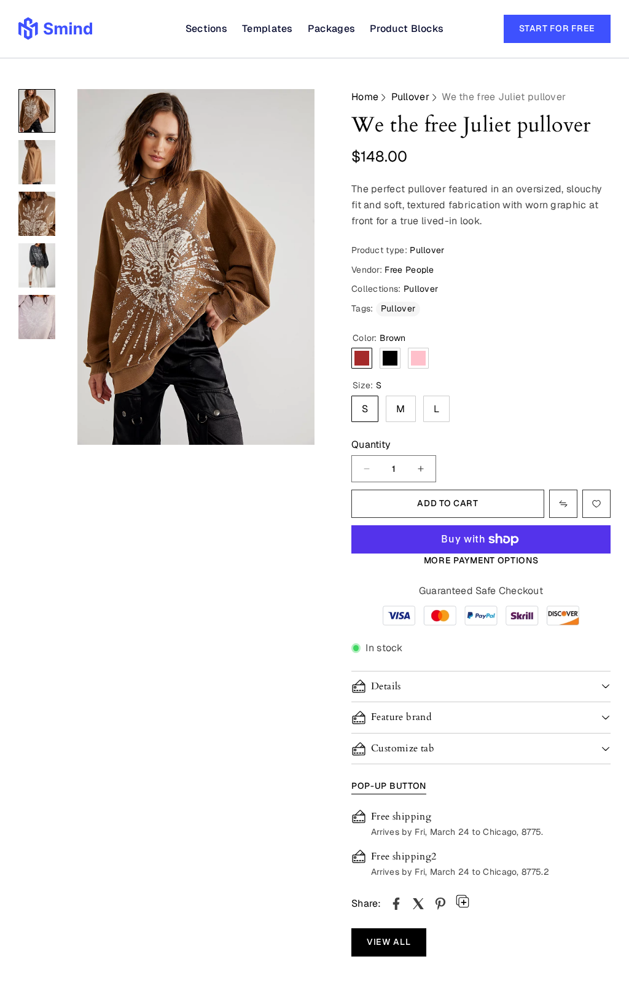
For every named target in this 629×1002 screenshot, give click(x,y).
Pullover (410, 96)
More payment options (481, 560)
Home (364, 96)
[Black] (390, 358)
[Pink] (418, 358)
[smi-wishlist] (563, 504)
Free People (409, 269)
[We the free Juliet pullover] (396, 903)
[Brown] (361, 358)
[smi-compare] (596, 504)
